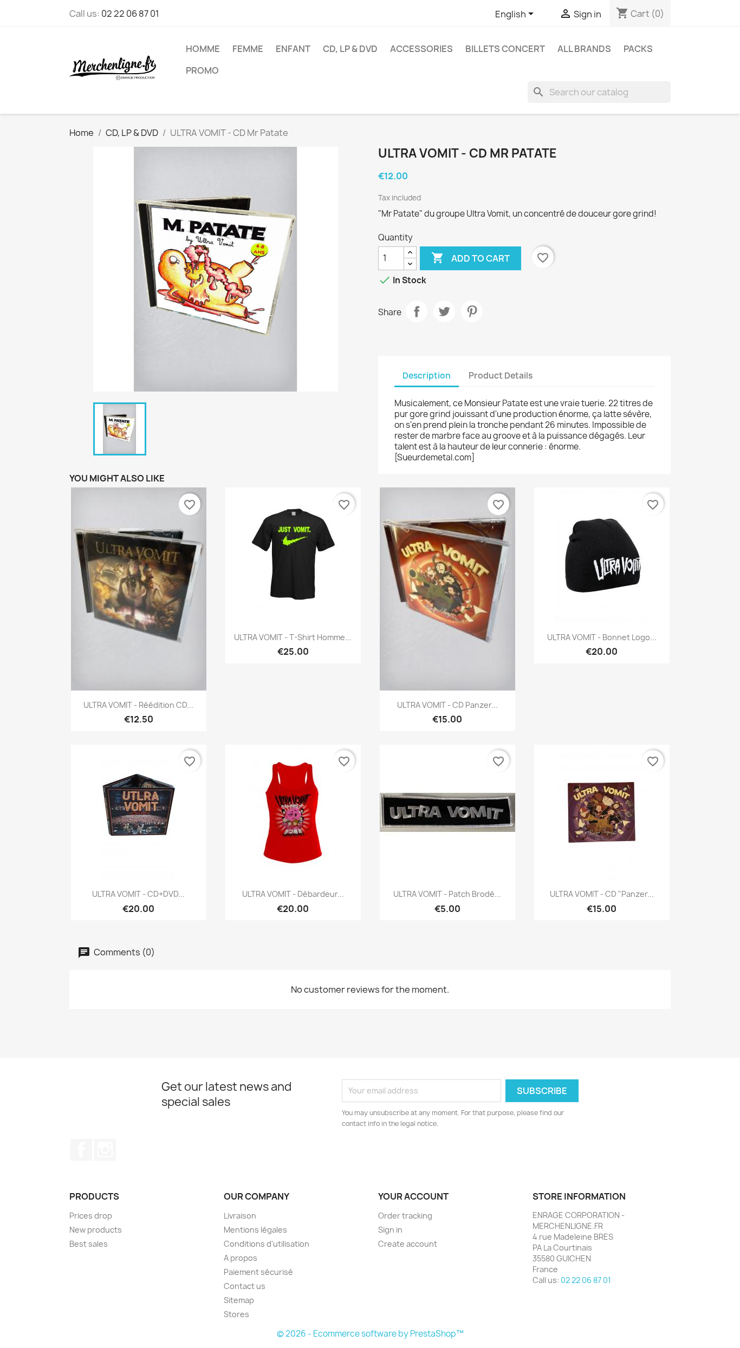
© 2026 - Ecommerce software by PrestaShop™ (370, 1333)
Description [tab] (427, 375)
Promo (202, 70)
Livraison (240, 1215)
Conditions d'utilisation (266, 1244)
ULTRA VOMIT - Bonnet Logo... (602, 637)
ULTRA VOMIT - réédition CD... (138, 705)
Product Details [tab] (501, 375)
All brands (584, 49)
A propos (240, 1258)
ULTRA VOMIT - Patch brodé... (447, 894)
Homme (203, 49)
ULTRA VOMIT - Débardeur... (293, 894)
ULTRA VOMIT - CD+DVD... (138, 894)
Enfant (293, 49)
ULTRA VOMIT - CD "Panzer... (602, 894)
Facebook (81, 1150)
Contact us (244, 1286)
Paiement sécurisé (258, 1272)
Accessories (421, 49)
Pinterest (472, 311)
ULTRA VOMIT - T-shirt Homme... (293, 637)
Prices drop (90, 1215)
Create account (407, 1244)
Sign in (390, 1230)
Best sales (88, 1244)
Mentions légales (255, 1230)
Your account (413, 1196)
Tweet (444, 311)
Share (416, 311)
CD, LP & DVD (350, 49)
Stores (236, 1314)
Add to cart (470, 257)
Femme (247, 49)
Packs (638, 49)
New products (95, 1230)
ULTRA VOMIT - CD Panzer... (447, 705)
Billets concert (505, 49)
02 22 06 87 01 (130, 13)
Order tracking (405, 1215)
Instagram (105, 1150)
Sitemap (239, 1300)
